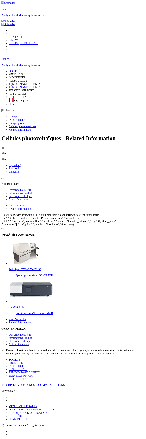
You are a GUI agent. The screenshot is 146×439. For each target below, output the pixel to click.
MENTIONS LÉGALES (23, 406)
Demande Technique (20, 341)
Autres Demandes (19, 344)
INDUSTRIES (17, 365)
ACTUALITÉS (18, 96)
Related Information (20, 208)
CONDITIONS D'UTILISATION (28, 412)
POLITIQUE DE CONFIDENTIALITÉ (32, 409)
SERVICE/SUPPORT (21, 375)
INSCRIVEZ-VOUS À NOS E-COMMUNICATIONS (33, 384)
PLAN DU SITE (18, 419)
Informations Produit (20, 337)
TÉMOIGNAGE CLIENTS (25, 87)
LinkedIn (14, 171)
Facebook (14, 168)
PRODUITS (16, 362)
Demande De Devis (20, 334)
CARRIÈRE (16, 415)
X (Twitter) (15, 165)
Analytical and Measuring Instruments (22, 15)
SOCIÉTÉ (14, 359)
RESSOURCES (18, 369)
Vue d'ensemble (17, 205)
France (5, 9)
